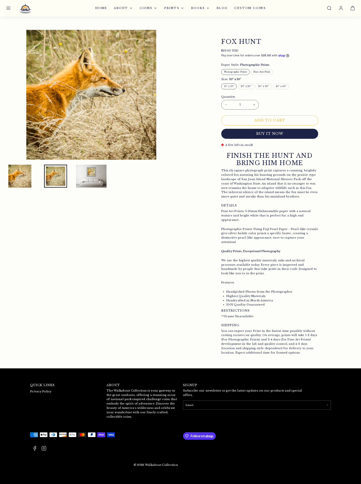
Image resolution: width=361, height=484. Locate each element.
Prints (171, 8)
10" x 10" (229, 86)
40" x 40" (281, 86)
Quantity (228, 97)
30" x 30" (263, 86)
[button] (8, 8)
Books (198, 8)
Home (101, 8)
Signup (190, 385)
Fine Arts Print (261, 72)
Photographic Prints (235, 72)
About (121, 8)
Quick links (42, 385)
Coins (146, 8)
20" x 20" (246, 86)
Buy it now (269, 133)
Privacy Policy (41, 391)
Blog (222, 8)
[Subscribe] (327, 405)
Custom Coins (250, 8)
